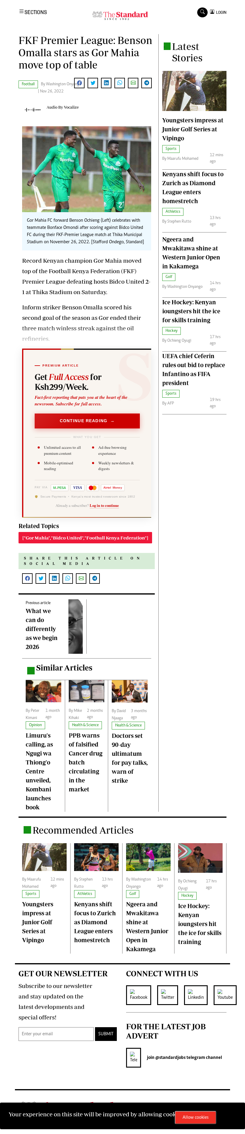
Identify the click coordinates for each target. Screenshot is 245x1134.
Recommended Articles (83, 830)
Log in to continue (104, 505)
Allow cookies (196, 1117)
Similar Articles (64, 667)
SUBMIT (106, 1034)
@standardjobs (170, 1057)
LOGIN (220, 12)
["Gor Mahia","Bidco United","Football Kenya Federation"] (85, 537)
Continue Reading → (87, 420)
